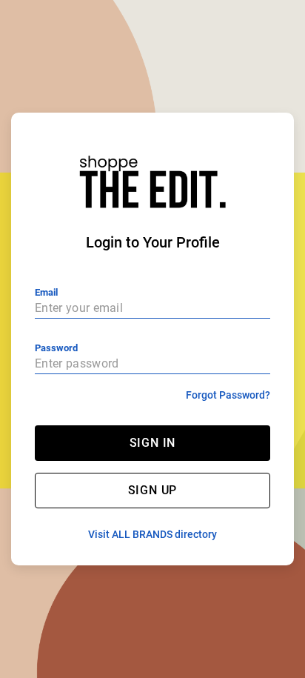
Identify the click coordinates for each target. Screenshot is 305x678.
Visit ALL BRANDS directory (152, 534)
